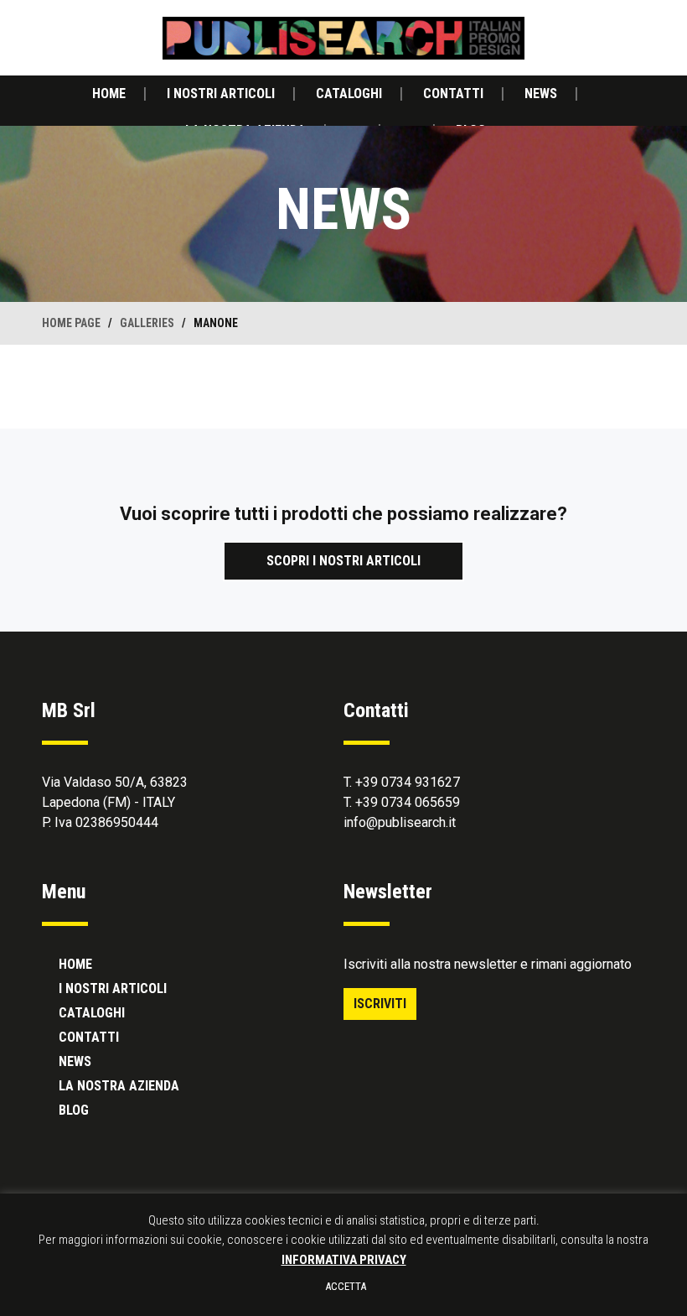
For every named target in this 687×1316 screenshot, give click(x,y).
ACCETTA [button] (345, 1286)
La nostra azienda (119, 1086)
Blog (74, 1110)
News (540, 93)
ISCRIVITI (380, 1004)
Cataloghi (349, 93)
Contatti (453, 93)
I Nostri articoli (221, 93)
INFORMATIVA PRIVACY (344, 1259)
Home (109, 93)
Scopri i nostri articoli (343, 561)
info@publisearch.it (400, 822)
